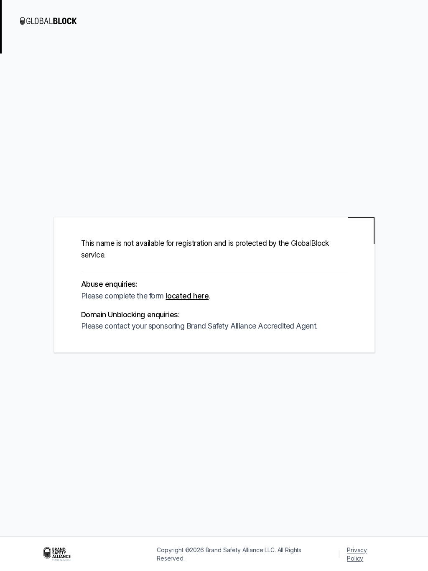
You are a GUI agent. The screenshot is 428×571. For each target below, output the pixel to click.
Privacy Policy (357, 554)
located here (187, 295)
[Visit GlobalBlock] (53, 20)
